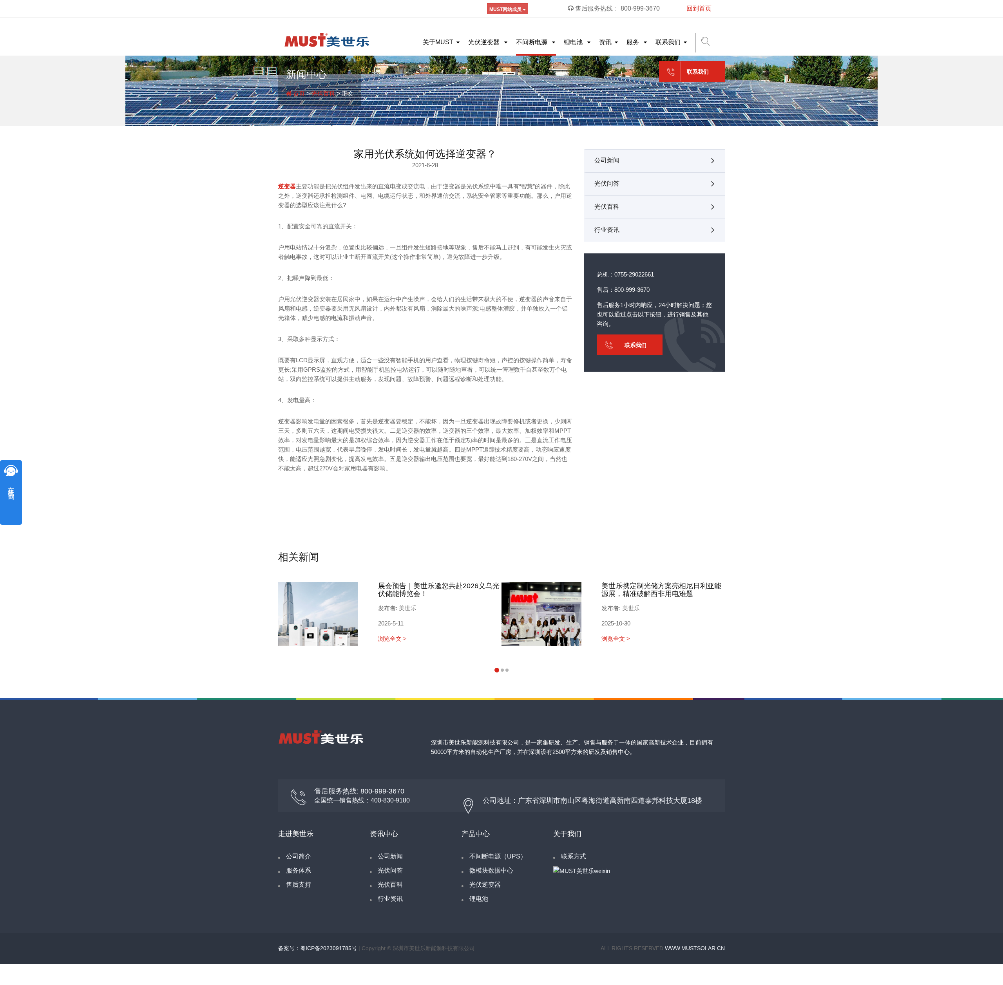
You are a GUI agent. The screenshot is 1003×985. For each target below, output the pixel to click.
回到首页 (699, 8)
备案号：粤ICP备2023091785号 (317, 948)
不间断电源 (532, 42)
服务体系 (298, 870)
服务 (633, 42)
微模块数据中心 (491, 870)
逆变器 (287, 186)
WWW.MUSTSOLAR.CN (695, 948)
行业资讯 (606, 229)
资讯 (605, 42)
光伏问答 (606, 183)
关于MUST (438, 42)
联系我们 (668, 42)
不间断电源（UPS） (498, 856)
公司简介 (298, 856)
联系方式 (573, 856)
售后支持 (298, 884)
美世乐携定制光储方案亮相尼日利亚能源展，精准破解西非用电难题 (661, 590)
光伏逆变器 (484, 42)
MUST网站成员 (506, 9)
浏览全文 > (392, 638)
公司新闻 (606, 160)
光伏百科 (323, 93)
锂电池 (574, 42)
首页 (298, 93)
